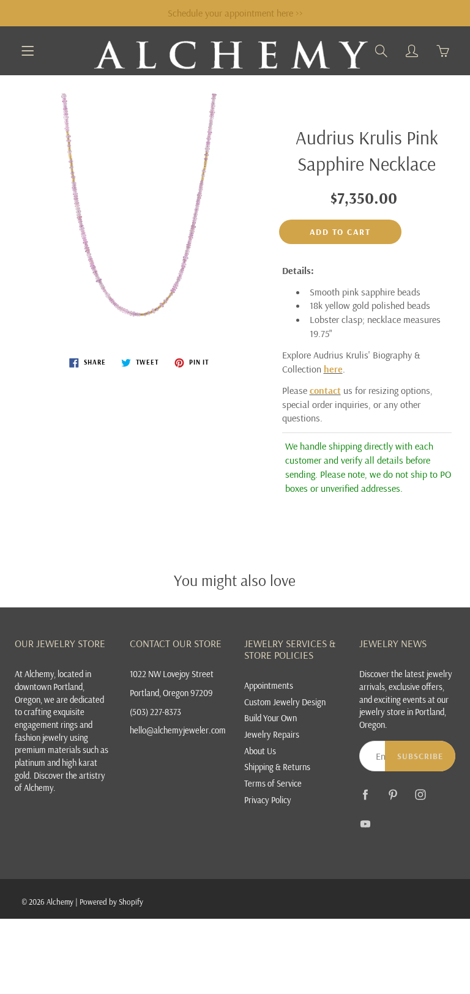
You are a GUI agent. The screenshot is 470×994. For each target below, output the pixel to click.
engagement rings (46, 724)
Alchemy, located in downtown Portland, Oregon (53, 686)
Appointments (268, 685)
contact (325, 390)
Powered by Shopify (111, 902)
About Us (260, 751)
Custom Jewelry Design (285, 702)
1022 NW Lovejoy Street (172, 674)
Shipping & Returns (277, 767)
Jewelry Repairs (271, 734)
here (333, 369)
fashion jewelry (41, 737)
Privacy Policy (267, 800)
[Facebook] (365, 794)
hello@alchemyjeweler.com (178, 730)
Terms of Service (273, 783)
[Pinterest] (393, 794)
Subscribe (420, 756)
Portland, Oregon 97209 (171, 693)
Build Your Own (270, 718)
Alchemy (60, 902)
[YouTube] (365, 823)
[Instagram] (420, 794)
